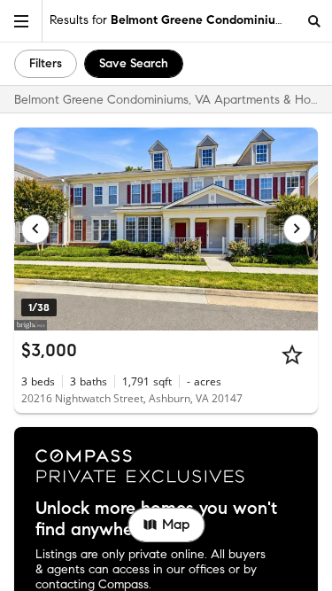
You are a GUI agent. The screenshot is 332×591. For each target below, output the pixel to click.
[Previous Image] (35, 228)
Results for (170, 19)
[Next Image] (297, 228)
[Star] (292, 354)
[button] (21, 21)
